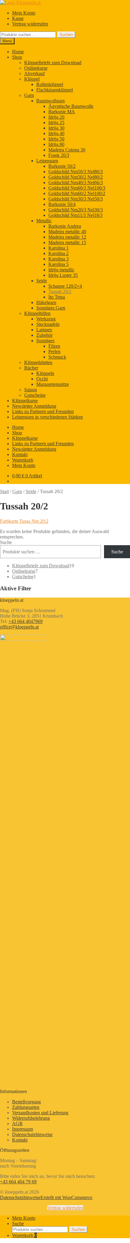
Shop (17, 57)
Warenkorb (22, 459)
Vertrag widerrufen (30, 23)
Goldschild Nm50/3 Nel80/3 (75, 171)
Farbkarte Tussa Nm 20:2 (24, 521)
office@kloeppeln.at (19, 626)
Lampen (44, 329)
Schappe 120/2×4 (65, 286)
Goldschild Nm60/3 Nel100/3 (76, 188)
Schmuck (57, 357)
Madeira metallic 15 (67, 242)
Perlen (54, 351)
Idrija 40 (56, 133)
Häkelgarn (46, 302)
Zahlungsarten (25, 1107)
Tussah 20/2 (59, 291)
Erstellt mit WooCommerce (66, 1197)
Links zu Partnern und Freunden (43, 411)
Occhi (42, 378)
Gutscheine (35, 395)
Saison (30, 389)
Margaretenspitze (52, 384)
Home (18, 51)
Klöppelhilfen (37, 313)
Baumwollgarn (50, 100)
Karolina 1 (58, 247)
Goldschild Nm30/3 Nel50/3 (75, 198)
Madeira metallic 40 (67, 231)
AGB (17, 1123)
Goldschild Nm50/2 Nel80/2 (75, 177)
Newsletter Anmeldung (34, 406)
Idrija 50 (56, 138)
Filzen (54, 346)
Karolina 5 (58, 264)
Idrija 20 (56, 117)
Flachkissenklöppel (54, 89)
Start (4, 491)
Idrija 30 (56, 128)
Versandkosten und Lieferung (40, 1112)
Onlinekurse (35, 68)
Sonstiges (45, 340)
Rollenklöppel (49, 84)
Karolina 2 (58, 253)
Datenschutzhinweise (32, 1134)
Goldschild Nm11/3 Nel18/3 (75, 215)
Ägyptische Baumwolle (70, 106)
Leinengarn (47, 160)
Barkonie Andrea (64, 226)
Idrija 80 (56, 144)
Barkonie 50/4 (62, 204)
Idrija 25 (56, 122)
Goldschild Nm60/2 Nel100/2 (76, 193)
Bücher (31, 367)
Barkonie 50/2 (62, 166)
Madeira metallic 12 (67, 237)
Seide (41, 280)
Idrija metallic (61, 269)
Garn (29, 95)
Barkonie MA (61, 111)
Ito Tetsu (56, 297)
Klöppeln (45, 373)
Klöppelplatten (38, 362)
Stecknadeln (48, 324)
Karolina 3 (58, 258)
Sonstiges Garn (50, 307)
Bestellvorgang (26, 1101)
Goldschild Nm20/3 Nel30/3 (75, 209)
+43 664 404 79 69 (18, 1181)
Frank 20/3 (58, 155)
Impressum (22, 1129)
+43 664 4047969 (25, 621)
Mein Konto (23, 12)
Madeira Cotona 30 (66, 149)
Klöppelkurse (25, 400)
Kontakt (20, 454)
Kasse (18, 18)
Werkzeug (46, 318)
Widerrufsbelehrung (31, 1118)
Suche (6, 542)
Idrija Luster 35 (63, 275)
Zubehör (44, 335)
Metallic (44, 220)
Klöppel (32, 78)
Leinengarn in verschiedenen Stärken (47, 416)
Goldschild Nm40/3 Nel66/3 (75, 182)
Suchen (66, 34)
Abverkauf (34, 73)
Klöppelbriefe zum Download (52, 62)
